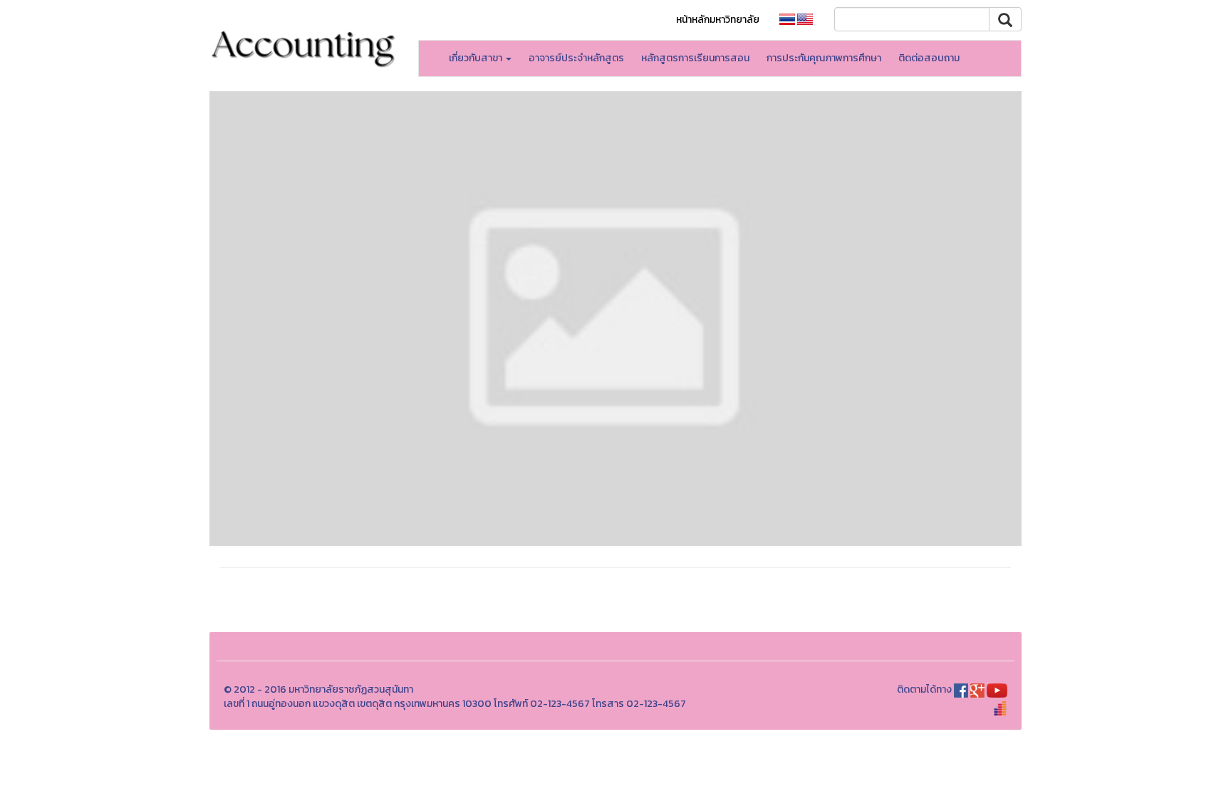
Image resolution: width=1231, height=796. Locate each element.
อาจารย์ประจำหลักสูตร (576, 58)
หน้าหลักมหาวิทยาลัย (717, 19)
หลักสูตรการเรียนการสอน (695, 58)
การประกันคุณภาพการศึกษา (824, 58)
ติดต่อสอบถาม (929, 58)
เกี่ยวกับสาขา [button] (476, 58)
